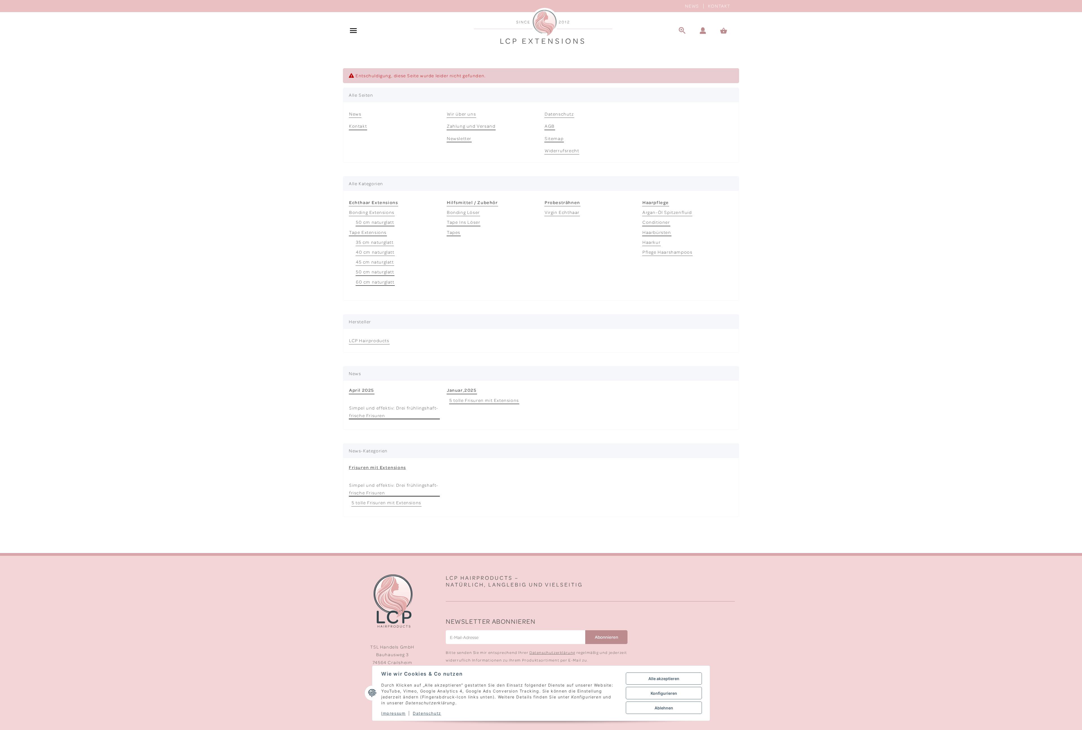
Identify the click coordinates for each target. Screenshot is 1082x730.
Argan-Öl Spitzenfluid (667, 212)
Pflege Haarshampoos (667, 252)
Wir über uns (461, 114)
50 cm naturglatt (375, 222)
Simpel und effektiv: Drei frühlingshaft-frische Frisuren (393, 411)
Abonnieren (606, 637)
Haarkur (651, 242)
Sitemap (554, 138)
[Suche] (682, 31)
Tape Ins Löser (463, 222)
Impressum (393, 713)
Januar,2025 (462, 390)
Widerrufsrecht (562, 150)
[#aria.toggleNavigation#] (353, 31)
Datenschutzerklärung (552, 652)
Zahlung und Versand (471, 126)
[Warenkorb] (726, 31)
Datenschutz (559, 114)
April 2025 (361, 390)
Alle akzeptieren (663, 678)
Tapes (453, 232)
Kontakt (719, 6)
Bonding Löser (463, 212)
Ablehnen (664, 707)
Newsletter (459, 138)
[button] (703, 31)
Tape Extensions (368, 232)
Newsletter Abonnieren (491, 621)
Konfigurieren (664, 693)
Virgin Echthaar (562, 212)
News (692, 6)
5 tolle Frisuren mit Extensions (484, 400)
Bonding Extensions (371, 212)
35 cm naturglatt (375, 242)
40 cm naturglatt (375, 252)
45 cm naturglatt (375, 262)
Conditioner (656, 222)
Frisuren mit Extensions (377, 467)
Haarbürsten (656, 232)
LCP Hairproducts (369, 340)
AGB (550, 126)
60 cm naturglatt (375, 282)
